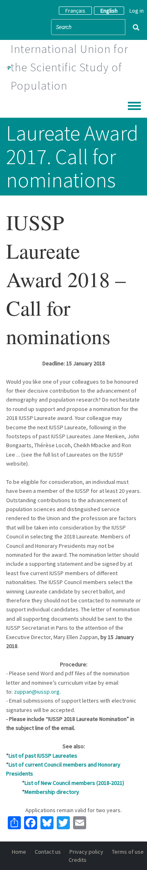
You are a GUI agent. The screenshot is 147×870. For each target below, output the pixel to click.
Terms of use (128, 851)
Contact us (48, 851)
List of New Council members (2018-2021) (74, 783)
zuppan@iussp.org (37, 691)
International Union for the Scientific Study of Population (69, 67)
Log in (136, 10)
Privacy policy (86, 851)
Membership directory (51, 791)
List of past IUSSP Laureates (43, 755)
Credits (78, 859)
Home (19, 851)
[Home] (8, 67)
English (109, 10)
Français (75, 10)
